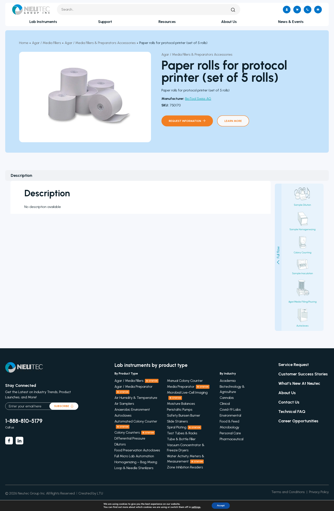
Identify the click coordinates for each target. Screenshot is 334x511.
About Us (229, 21)
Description (21, 175)
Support (105, 21)
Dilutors (120, 444)
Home (23, 43)
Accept (221, 505)
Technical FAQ (291, 411)
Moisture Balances (181, 403)
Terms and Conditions (288, 492)
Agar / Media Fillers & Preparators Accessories (100, 43)
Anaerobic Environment (132, 409)
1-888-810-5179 (23, 421)
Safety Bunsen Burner (183, 415)
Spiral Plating (183, 427)
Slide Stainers (177, 421)
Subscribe (61, 406)
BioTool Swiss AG (198, 98)
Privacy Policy (319, 492)
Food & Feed (229, 421)
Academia (228, 381)
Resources (167, 21)
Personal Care (230, 433)
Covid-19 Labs (230, 409)
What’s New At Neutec (299, 383)
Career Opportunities (298, 420)
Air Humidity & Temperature (135, 398)
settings (196, 507)
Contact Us (288, 402)
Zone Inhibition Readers (185, 467)
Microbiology (229, 427)
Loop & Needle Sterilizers (133, 468)
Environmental (230, 415)
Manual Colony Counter (185, 381)
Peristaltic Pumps (179, 409)
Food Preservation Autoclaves (137, 450)
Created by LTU (90, 493)
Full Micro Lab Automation (134, 456)
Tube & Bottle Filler (181, 439)
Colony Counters (134, 432)
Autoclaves (123, 415)
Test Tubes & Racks (182, 433)
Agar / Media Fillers (46, 43)
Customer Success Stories (303, 373)
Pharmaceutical (231, 439)
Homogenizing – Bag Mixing (135, 462)
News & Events (291, 21)
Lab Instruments (43, 21)
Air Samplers (124, 403)
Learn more (233, 121)
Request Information (185, 121)
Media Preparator (187, 386)
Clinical (225, 403)
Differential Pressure (129, 438)
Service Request (293, 364)
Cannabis (227, 398)
